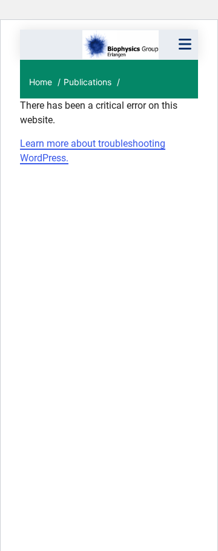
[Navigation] (184, 45)
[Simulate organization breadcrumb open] (40, 45)
